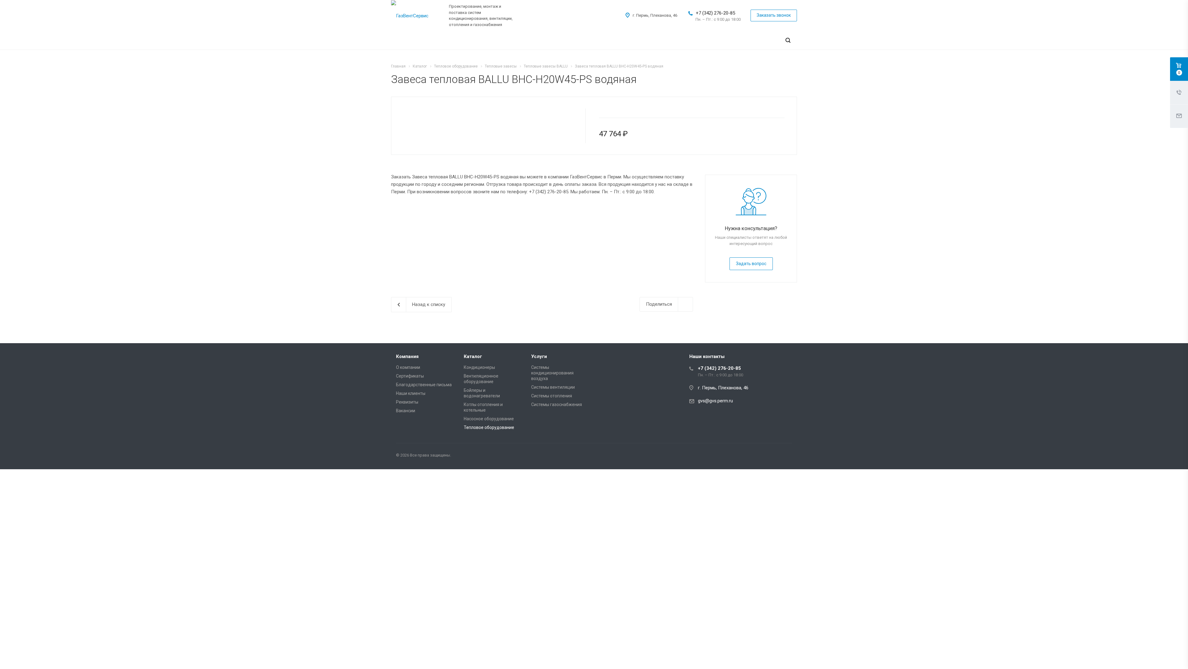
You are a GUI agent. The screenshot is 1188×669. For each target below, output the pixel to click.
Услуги (539, 356)
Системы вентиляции (553, 387)
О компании (408, 367)
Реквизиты (407, 402)
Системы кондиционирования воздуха (552, 373)
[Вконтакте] (786, 456)
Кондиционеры (479, 367)
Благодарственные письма (424, 384)
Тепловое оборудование (489, 427)
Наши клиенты (410, 393)
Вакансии (405, 410)
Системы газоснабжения (556, 404)
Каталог (473, 356)
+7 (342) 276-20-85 (715, 13)
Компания (407, 356)
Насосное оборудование (489, 418)
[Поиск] (788, 40)
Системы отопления (551, 395)
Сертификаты (410, 376)
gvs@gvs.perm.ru (715, 401)
